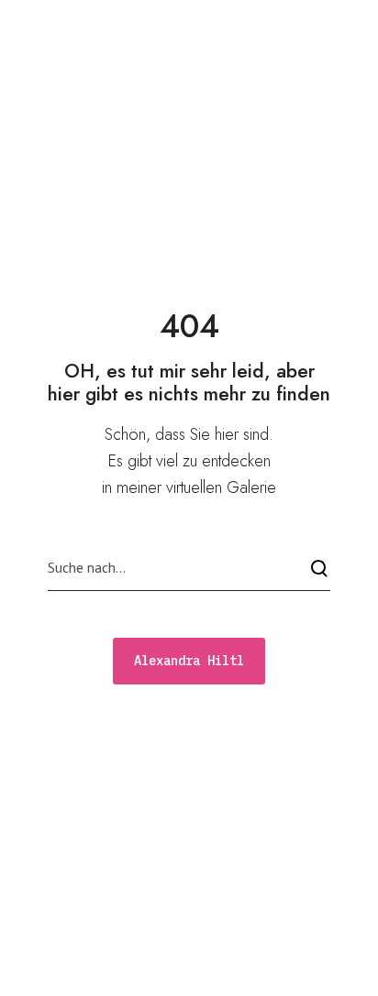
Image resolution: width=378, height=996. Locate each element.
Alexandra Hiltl (108, 25)
